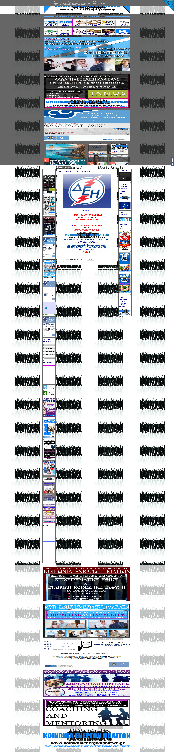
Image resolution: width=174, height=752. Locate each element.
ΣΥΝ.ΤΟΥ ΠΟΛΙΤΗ (49, 354)
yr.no (54, 314)
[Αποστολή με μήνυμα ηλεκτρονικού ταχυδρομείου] (87, 260)
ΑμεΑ (50, 357)
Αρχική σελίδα (86, 266)
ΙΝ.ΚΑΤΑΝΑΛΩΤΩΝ (50, 351)
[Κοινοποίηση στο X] (90, 260)
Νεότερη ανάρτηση (62, 266)
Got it (119, 3)
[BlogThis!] (89, 260)
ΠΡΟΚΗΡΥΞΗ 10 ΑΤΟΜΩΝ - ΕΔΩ (87, 230)
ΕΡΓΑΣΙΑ (63, 261)
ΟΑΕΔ (50, 345)
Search (123, 178)
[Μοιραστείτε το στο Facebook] (91, 260)
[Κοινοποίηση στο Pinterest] (93, 260)
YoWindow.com (46, 314)
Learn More (113, 3)
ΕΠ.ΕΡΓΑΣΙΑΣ (49, 348)
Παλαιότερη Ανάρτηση (110, 266)
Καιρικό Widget (49, 308)
